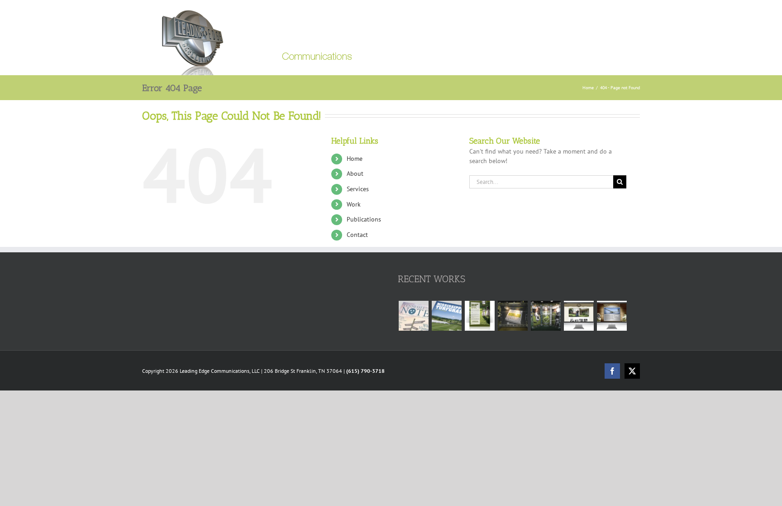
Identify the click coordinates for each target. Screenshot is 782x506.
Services (358, 189)
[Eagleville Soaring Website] (611, 315)
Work (354, 204)
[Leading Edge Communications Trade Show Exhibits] (512, 315)
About (355, 173)
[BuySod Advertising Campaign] (479, 315)
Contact (357, 235)
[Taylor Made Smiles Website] (578, 315)
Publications (364, 219)
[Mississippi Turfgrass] (446, 315)
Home (354, 158)
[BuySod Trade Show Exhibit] (545, 315)
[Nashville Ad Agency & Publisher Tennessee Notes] (413, 315)
